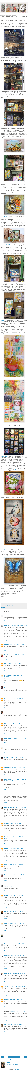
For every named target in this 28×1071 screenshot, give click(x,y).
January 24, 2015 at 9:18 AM (16, 895)
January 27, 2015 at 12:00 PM (15, 1024)
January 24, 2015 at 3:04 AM (16, 864)
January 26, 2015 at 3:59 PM (18, 1011)
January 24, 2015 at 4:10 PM (15, 935)
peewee (6, 687)
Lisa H (6, 935)
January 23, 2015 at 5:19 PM (15, 747)
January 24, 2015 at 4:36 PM (17, 955)
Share (3, 607)
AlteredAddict (7, 767)
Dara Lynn (6, 874)
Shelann (6, 911)
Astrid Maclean (8, 625)
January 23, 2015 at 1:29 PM (14, 711)
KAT (5, 723)
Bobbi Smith (4, 549)
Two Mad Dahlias (8, 986)
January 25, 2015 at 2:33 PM (16, 999)
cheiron (6, 747)
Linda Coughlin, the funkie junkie (12, 779)
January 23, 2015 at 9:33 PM (18, 794)
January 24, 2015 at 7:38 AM (17, 874)
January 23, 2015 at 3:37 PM (19, 738)
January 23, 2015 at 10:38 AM (17, 615)
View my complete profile (12, 1064)
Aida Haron (4, 183)
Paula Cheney (10, 1062)
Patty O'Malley (8, 738)
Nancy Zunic (7, 923)
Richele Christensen (6, 244)
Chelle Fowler (4, 456)
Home (14, 1056)
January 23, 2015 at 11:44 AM (14, 663)
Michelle (6, 757)
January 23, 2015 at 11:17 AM (19, 625)
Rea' (5, 711)
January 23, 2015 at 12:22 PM (16, 687)
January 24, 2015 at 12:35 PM (16, 911)
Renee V (6, 864)
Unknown (6, 615)
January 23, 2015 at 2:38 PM (14, 723)
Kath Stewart (7, 654)
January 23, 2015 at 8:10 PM (18, 767)
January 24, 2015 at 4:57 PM (18, 973)
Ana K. (6, 1024)
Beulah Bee (7, 955)
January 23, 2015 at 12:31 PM (17, 698)
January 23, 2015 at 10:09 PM (15, 823)
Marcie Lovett (7, 943)
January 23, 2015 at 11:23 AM (17, 644)
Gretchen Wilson (8, 675)
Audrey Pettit (4, 216)
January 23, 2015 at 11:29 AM (18, 654)
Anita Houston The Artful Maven (12, 885)
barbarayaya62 (8, 807)
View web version (14, 1059)
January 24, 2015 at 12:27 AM (15, 848)
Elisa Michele (7, 794)
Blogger (17, 1069)
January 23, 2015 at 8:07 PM (16, 757)
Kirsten (6, 848)
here (24, 226)
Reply (5, 620)
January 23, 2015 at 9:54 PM (19, 807)
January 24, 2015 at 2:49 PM (18, 923)
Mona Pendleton (8, 836)
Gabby (6, 823)
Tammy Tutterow (5, 127)
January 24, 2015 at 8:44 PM (20, 986)
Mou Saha (3, 320)
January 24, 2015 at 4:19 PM (18, 943)
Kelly (5, 663)
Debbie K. (6, 999)
